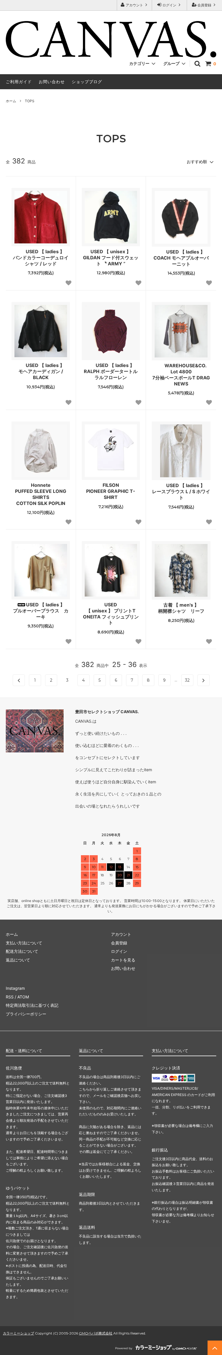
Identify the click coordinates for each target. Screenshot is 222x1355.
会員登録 (204, 5)
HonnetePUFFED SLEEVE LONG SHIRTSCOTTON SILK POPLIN (40, 494)
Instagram (15, 988)
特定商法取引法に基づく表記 (32, 1005)
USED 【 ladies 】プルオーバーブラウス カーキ (41, 611)
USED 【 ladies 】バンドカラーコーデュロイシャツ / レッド (41, 257)
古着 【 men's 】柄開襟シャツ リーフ (181, 608)
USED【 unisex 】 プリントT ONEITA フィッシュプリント (111, 613)
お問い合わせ (52, 81)
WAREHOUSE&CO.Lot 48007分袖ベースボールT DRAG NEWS (181, 374)
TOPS (29, 101)
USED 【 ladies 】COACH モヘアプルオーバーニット (181, 258)
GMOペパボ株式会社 (95, 1333)
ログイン (169, 5)
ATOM (23, 996)
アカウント (134, 5)
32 (187, 680)
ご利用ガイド (19, 81)
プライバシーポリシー (26, 1013)
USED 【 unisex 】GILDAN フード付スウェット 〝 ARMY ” (110, 257)
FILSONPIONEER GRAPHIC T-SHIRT (110, 491)
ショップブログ (87, 81)
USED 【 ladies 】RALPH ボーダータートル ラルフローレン (112, 371)
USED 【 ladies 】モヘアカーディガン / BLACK (41, 371)
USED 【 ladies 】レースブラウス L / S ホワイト (181, 491)
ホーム (11, 101)
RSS (10, 996)
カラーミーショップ (18, 1333)
